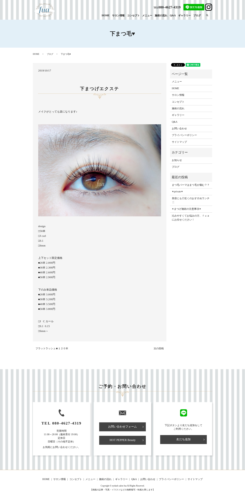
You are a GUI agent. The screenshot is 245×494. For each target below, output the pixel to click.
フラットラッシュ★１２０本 (52, 348)
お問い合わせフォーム (122, 426)
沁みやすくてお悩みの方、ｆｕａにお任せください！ (190, 217)
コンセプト (133, 15)
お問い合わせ (179, 128)
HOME (106, 15)
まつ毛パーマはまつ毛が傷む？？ (190, 185)
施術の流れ (161, 15)
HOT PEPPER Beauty (123, 440)
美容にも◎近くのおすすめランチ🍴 (190, 200)
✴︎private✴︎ (177, 191)
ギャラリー (184, 15)
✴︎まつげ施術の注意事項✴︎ (186, 209)
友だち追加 (183, 439)
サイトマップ (179, 142)
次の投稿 (159, 348)
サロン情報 (118, 15)
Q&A (173, 15)
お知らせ (177, 160)
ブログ (197, 15)
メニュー (147, 15)
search (209, 15)
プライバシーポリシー (184, 135)
